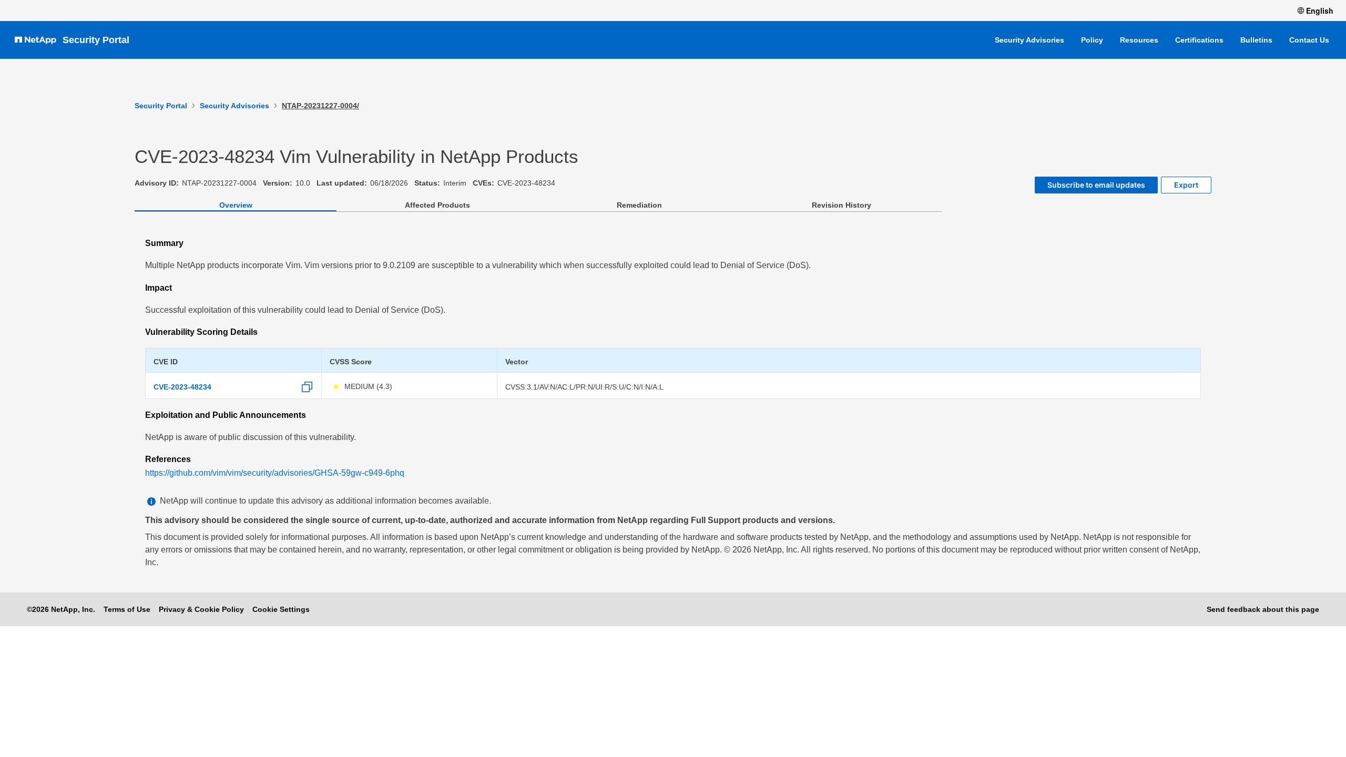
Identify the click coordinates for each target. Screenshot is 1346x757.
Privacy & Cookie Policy (201, 609)
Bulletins (1256, 40)
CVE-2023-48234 (182, 387)
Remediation (639, 205)
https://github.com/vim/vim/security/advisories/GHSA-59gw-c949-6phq (274, 472)
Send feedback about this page (1263, 609)
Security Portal (96, 40)
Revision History (841, 205)
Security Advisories (1029, 40)
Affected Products (437, 205)
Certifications (1199, 40)
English (1319, 10)
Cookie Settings (281, 609)
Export (1186, 184)
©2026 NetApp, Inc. (61, 609)
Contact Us (1309, 40)
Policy (1092, 40)
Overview (235, 205)
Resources (1139, 40)
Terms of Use (127, 609)
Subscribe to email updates (1096, 184)
